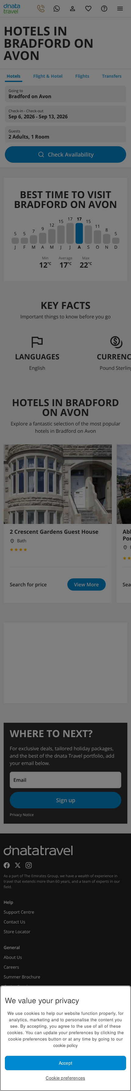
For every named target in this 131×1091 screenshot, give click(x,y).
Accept (66, 1063)
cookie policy (65, 1045)
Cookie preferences (65, 1078)
